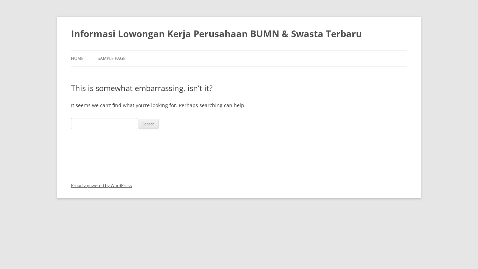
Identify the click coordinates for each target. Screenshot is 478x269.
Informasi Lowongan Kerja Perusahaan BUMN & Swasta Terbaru (216, 33)
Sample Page (112, 58)
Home (77, 58)
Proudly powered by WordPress (101, 185)
